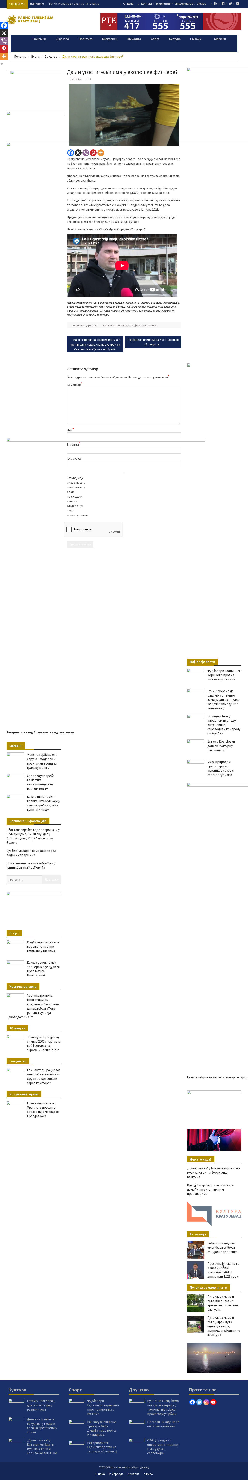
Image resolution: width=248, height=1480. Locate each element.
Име (70, 430)
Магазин (220, 39)
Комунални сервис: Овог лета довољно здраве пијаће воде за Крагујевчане (43, 1109)
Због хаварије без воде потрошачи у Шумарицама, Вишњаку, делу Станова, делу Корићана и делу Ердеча (33, 836)
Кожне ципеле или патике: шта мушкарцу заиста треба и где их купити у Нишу (43, 803)
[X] (78, 152)
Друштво (62, 39)
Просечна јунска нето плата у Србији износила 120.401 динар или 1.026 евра (223, 1270)
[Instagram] (206, 1402)
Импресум (116, 1474)
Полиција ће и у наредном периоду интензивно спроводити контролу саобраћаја (223, 724)
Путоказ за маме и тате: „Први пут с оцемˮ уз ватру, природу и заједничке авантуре (223, 1326)
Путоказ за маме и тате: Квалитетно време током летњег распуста (222, 1302)
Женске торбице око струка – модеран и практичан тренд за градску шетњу (42, 761)
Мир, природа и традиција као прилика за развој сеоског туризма (220, 768)
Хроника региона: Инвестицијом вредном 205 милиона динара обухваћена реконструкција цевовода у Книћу (33, 1006)
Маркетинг (163, 4)
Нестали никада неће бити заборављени (163, 1424)
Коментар (74, 384)
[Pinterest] (93, 152)
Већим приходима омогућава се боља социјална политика (222, 1247)
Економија (39, 39)
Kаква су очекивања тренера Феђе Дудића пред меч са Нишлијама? (43, 968)
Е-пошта (73, 444)
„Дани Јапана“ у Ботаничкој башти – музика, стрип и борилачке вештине (213, 1172)
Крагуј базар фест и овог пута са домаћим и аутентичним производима (210, 1189)
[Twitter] (199, 1402)
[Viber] (85, 152)
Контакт (146, 4)
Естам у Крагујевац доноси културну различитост (221, 745)
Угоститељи (150, 325)
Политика (85, 39)
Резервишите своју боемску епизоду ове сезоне (40, 732)
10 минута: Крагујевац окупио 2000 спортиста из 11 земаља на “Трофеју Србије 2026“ (44, 1043)
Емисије (196, 39)
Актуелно (78, 325)
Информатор (184, 4)
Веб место (74, 459)
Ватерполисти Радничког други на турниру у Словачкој (102, 1447)
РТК (89, 79)
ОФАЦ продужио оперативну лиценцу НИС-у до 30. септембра (163, 1446)
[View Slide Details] (214, 1105)
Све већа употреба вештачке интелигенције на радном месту (40, 782)
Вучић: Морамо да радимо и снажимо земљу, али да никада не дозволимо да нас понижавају (223, 699)
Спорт (155, 39)
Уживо (201, 4)
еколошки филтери (115, 325)
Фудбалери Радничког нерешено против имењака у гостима (223, 675)
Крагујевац (109, 39)
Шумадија (134, 39)
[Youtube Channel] (213, 1402)
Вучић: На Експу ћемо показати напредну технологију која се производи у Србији (163, 1407)
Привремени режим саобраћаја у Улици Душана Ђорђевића (31, 865)
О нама (128, 4)
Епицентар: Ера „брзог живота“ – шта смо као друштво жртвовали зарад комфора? (43, 1076)
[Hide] (1, 63)
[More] (100, 152)
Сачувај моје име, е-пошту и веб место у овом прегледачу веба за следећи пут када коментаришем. (76, 496)
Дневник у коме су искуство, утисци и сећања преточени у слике (42, 1425)
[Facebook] (70, 152)
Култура (175, 39)
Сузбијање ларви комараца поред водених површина (31, 853)
